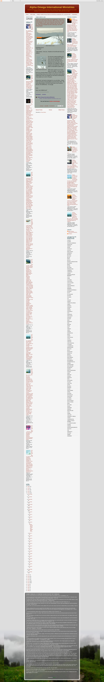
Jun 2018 (30, 501)
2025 (28, 486)
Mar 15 (30, 538)
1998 (28, 585)
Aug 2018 (30, 499)
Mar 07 (30, 556)
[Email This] (58, 106)
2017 (28, 574)
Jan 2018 (30, 571)
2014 (28, 579)
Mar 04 (30, 561)
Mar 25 (30, 511)
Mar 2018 (30, 509)
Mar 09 (30, 551)
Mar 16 (30, 535)
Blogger (54, 677)
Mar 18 (30, 522)
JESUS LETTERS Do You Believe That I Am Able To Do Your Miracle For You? (72, 150)
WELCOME (32, 14)
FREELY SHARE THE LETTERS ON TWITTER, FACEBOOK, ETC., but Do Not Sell (53, 14)
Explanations (74, 14)
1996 (28, 589)
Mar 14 (30, 540)
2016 (28, 576)
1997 (28, 587)
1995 (28, 590)
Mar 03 (30, 563)
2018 (28, 492)
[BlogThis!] (59, 106)
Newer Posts (39, 109)
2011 (28, 584)
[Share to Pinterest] (62, 106)
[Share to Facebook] (61, 106)
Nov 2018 (30, 494)
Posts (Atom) (43, 112)
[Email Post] (56, 105)
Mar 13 (30, 543)
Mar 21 (30, 514)
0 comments (51, 105)
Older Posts (61, 109)
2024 (28, 488)
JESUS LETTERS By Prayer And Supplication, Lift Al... (31, 528)
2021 (28, 489)
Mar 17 (30, 533)
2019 (28, 491)
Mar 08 (30, 553)
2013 (28, 581)
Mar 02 (30, 566)
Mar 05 (30, 558)
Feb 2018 (30, 569)
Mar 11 (30, 548)
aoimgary (42, 105)
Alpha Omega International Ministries (52, 7)
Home (27, 14)
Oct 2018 (30, 496)
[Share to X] (60, 106)
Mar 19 (30, 519)
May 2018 (30, 504)
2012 (28, 582)
